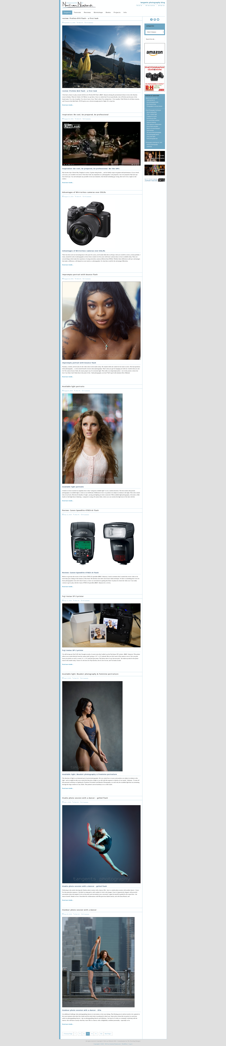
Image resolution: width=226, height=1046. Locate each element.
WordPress (125, 1044)
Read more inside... (67, 105)
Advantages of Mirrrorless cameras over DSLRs (84, 192)
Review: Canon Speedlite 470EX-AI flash (80, 510)
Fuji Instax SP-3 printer (73, 596)
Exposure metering (151, 122)
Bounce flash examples (152, 126)
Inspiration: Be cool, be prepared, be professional (85, 115)
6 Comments (85, 678)
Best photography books (152, 102)
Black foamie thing (151, 104)
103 (101, 1033)
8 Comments (87, 119)
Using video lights (151, 136)
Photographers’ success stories (154, 106)
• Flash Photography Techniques (153, 110)
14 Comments (89, 22)
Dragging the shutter (152, 116)
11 (80, 1033)
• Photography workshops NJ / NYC (153, 142)
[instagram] (155, 19)
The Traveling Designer (133, 1041)
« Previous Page (67, 1033)
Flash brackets (150, 130)
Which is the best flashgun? (153, 128)
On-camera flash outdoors (153, 120)
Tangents (79, 4)
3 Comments (87, 279)
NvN (106, 1044)
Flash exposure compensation (154, 124)
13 (88, 1033)
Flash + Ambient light (152, 114)
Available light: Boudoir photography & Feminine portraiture (90, 674)
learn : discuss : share (150, 5)
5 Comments (87, 390)
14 (92, 1033)
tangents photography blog (153, 2)
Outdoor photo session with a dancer (79, 910)
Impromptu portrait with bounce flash (80, 274)
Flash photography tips (152, 138)
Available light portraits (73, 386)
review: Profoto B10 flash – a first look (80, 18)
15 (95, 1033)
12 (84, 1033)
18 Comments (87, 196)
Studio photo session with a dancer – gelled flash (85, 798)
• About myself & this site (151, 98)
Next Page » (108, 1033)
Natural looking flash (152, 112)
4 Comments (85, 802)
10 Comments (86, 600)
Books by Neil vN (151, 100)
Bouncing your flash (151, 118)
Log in (130, 1044)
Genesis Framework (115, 1044)
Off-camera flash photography (154, 132)
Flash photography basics (153, 134)
